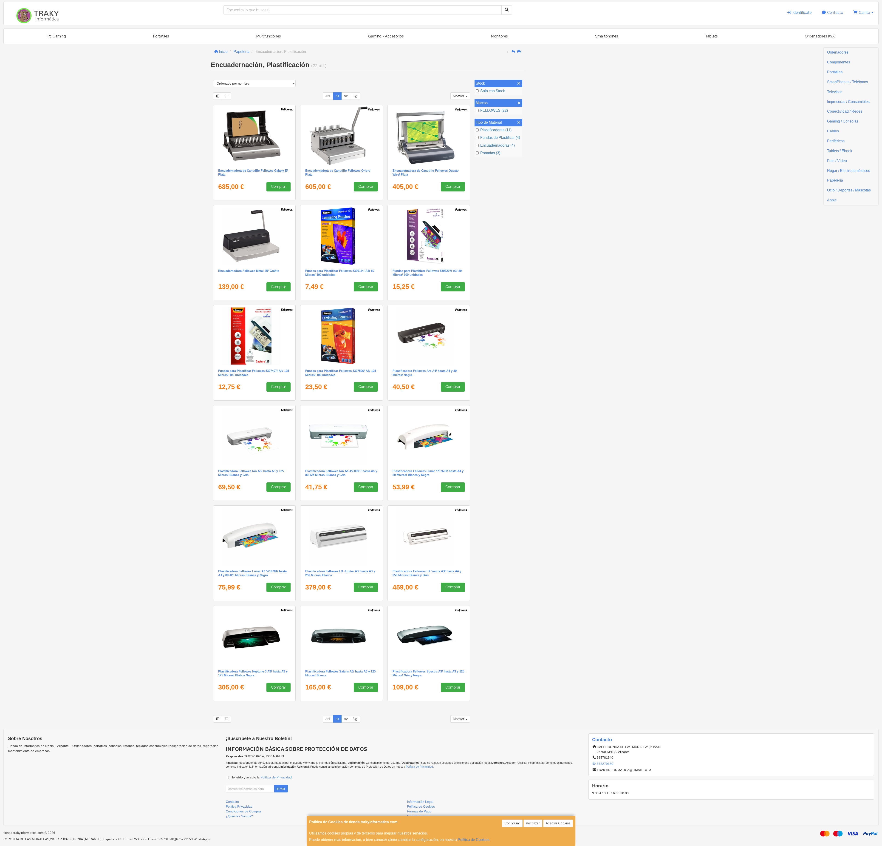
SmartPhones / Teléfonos (847, 82)
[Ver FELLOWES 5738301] (429, 636)
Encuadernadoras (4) (497, 145)
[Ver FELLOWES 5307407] (254, 336)
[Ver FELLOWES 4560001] (342, 436)
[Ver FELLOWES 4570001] (429, 336)
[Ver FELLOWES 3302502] (254, 236)
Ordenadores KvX (820, 36)
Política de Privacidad (419, 766)
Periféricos (836, 141)
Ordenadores (837, 52)
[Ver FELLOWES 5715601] (429, 436)
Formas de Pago (419, 811)
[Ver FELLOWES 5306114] (342, 236)
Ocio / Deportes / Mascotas (849, 190)
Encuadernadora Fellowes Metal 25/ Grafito (248, 271)
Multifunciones (268, 36)
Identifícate (801, 12)
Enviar (281, 788)
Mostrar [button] (459, 96)
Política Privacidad (239, 806)
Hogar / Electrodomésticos (848, 171)
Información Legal (420, 801)
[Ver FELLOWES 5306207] (429, 236)
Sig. (355, 96)
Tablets (711, 36)
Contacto (834, 12)
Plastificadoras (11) (496, 130)
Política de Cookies (473, 840)
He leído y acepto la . (262, 777)
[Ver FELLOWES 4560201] (254, 436)
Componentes (838, 62)
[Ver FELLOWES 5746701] (429, 536)
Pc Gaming (56, 36)
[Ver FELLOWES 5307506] (342, 336)
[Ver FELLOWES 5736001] (342, 636)
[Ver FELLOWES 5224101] (429, 135)
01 (337, 96)
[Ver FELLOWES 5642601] (342, 135)
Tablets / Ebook (839, 151)
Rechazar (533, 823)
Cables (833, 131)
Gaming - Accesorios (386, 36)
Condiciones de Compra (243, 811)
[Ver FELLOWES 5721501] (254, 636)
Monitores (499, 36)
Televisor (834, 92)
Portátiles (834, 72)
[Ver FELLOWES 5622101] (254, 135)
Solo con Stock (492, 91)
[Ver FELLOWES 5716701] (254, 536)
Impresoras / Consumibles (848, 102)
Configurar (512, 823)
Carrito (864, 12)
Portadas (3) (490, 153)
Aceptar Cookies (558, 823)
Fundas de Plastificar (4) (500, 138)
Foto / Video (837, 161)
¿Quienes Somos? (239, 816)
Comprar (278, 186)
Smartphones (606, 36)
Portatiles (161, 36)
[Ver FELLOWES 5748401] (342, 536)
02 (346, 96)
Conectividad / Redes (844, 111)
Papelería (835, 180)
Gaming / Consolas (842, 121)
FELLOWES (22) (494, 110)
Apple (832, 200)
